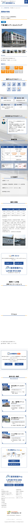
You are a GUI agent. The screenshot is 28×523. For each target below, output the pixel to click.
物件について (9, 263)
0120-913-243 (14, 271)
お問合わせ (9, 364)
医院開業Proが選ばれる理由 (7, 493)
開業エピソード (19, 494)
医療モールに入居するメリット (7, 494)
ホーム (3, 489)
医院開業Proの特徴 (5, 491)
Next (25, 166)
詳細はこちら (19, 364)
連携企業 (3, 498)
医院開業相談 (10, 485)
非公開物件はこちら (14, 461)
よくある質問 (4, 503)
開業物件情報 (18, 489)
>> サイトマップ (18, 519)
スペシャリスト (19, 496)
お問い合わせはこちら (14, 464)
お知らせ (3, 496)
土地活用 (3, 500)
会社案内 (3, 502)
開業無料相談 (4, 505)
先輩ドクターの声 (19, 497)
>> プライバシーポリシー (11, 519)
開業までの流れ (19, 493)
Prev (3, 166)
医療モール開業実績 (19, 491)
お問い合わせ (19, 263)
